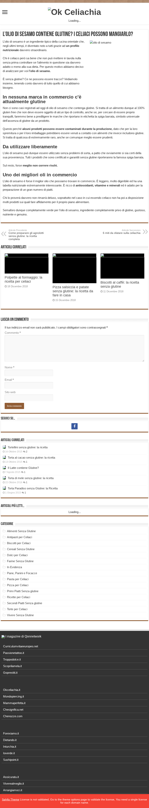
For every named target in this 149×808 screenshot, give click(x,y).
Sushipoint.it (10, 759)
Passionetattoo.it (13, 652)
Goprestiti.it (10, 672)
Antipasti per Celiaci (19, 537)
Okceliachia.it (11, 689)
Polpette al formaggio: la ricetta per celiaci (23, 279)
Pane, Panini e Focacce (22, 573)
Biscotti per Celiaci (18, 543)
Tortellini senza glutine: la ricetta (28, 447)
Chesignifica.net (13, 709)
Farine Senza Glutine (20, 561)
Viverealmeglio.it (13, 783)
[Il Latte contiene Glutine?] (4, 467)
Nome (9, 367)
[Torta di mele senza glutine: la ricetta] (4, 477)
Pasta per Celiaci (18, 579)
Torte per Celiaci (17, 609)
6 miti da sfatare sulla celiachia (121, 231)
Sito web (10, 392)
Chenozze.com (13, 716)
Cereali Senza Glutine (21, 549)
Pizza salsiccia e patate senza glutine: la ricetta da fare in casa (73, 291)
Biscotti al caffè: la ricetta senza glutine (119, 284)
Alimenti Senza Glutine (21, 531)
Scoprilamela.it (12, 666)
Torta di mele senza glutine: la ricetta (31, 478)
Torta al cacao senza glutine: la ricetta (31, 457)
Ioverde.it (9, 753)
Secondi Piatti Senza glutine (24, 603)
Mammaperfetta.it (14, 703)
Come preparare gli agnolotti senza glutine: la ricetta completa (26, 235)
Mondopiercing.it (13, 696)
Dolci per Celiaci (17, 555)
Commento (13, 332)
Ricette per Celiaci (18, 597)
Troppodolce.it (12, 659)
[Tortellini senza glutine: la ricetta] (4, 447)
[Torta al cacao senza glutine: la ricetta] (4, 457)
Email (9, 379)
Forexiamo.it (11, 733)
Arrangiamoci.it (12, 790)
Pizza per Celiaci (17, 585)
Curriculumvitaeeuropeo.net (20, 646)
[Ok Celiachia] (74, 11)
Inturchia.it (9, 746)
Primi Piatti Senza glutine (22, 591)
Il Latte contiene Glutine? (23, 467)
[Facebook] (74, 426)
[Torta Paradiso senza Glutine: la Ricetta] (4, 488)
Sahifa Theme (10, 799)
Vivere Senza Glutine (20, 615)
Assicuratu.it (11, 777)
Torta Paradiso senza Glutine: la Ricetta (33, 488)
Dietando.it (9, 740)
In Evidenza (14, 567)
